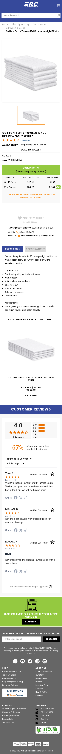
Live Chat (45, 715)
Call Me (44, 719)
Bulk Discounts (9, 678)
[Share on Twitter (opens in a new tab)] (21, 498)
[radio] (45, 425)
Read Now (31, 622)
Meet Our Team (42, 685)
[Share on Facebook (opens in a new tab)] (15, 498)
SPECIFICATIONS (35, 248)
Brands (39, 681)
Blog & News (41, 678)
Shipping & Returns (11, 712)
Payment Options (10, 685)
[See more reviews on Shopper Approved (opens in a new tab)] (25, 498)
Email (43, 722)
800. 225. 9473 (47, 708)
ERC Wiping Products (26, 751)
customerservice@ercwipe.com (37, 235)
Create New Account (11, 671)
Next (58, 359)
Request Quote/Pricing (12, 681)
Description (12, 248)
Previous (4, 359)
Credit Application (10, 715)
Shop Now (31, 395)
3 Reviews (26, 140)
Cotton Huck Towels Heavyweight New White (31, 378)
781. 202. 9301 (47, 712)
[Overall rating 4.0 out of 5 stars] (11, 140)
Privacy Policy (8, 719)
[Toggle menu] (3, 5)
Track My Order (9, 675)
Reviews (39, 695)
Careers (39, 688)
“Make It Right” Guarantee (14, 708)
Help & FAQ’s (41, 692)
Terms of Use (8, 722)
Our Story (40, 675)
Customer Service (44, 671)
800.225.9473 (26, 232)
